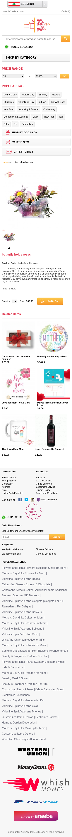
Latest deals (23, 151)
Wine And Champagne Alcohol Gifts (23, 639)
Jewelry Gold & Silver (15, 678)
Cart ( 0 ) (65, 11)
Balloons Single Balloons (51, 567)
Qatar (4, 490)
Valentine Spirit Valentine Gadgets (22, 600)
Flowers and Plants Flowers (18, 567)
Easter (36, 117)
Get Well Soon (58, 102)
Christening (49, 109)
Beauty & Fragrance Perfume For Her (24, 656)
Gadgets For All (53, 600)
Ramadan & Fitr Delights (16, 606)
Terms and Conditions (47, 493)
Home (5, 162)
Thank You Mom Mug (12, 449)
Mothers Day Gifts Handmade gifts (23, 700)
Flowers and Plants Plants (17, 661)
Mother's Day (10, 94)
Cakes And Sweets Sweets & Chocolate (26, 584)
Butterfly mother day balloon (52, 356)
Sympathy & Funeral (28, 109)
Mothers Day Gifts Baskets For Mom (24, 623)
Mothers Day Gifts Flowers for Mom (23, 573)
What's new (20, 142)
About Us (40, 477)
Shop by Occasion (24, 132)
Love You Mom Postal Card (16, 402)
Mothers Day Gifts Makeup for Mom (23, 728)
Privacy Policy (43, 490)
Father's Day (27, 94)
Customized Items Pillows (17, 689)
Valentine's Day (26, 102)
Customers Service (45, 487)
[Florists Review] (33, 519)
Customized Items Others (17, 733)
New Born (8, 109)
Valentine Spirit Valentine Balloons (22, 628)
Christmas (9, 102)
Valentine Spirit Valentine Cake (20, 634)
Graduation (27, 124)
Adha (6, 124)
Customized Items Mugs (50, 661)
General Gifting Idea (46, 554)
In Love (42, 102)
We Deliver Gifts (44, 480)
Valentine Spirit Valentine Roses (21, 578)
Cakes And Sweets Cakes (18, 589)
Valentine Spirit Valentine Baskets (22, 612)
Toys (61, 117)
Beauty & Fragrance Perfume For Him (25, 683)
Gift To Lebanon (44, 484)
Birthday (43, 94)
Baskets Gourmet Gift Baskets (20, 595)
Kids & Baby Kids (12, 667)
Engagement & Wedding (16, 117)
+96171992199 (21, 47)
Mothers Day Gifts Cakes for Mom (23, 617)
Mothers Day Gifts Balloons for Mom (24, 645)
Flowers (56, 94)
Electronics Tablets (46, 717)
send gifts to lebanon (12, 549)
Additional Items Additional (51, 589)
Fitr (15, 124)
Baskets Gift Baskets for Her (19, 650)
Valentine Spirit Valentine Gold (20, 705)
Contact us (7, 484)
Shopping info (9, 480)
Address (6, 487)
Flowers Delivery (44, 549)
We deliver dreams (11, 554)
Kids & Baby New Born (49, 689)
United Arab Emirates (12, 493)
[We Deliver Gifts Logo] (36, 25)
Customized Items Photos (17, 717)
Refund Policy (9, 477)
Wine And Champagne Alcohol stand (24, 739)
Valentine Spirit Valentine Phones (21, 711)
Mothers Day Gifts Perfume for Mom (24, 672)
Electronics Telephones (16, 694)
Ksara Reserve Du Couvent (49, 449)
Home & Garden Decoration (18, 722)
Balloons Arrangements (52, 650)
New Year (49, 117)
